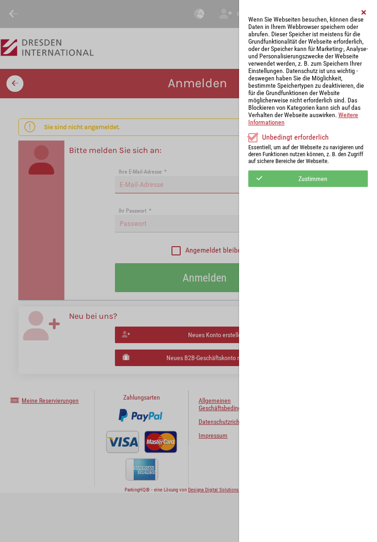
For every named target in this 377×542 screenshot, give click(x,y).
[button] (364, 12)
